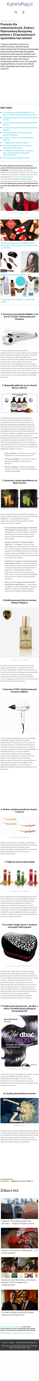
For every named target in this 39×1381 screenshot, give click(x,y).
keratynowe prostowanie (21, 177)
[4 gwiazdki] (6, 1181)
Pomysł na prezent (26, 1333)
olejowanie (33, 174)
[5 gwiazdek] (8, 1181)
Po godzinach (16, 1327)
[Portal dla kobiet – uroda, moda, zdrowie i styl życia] (19, 4)
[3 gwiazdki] (4, 1181)
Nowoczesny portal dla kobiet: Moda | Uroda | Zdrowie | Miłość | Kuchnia (20, 1346)
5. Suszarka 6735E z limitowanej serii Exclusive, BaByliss (17, 133)
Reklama (11, 1342)
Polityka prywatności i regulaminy (26, 1342)
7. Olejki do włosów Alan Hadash (15, 142)
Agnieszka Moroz (6, 20)
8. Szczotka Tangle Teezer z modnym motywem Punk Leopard (17, 146)
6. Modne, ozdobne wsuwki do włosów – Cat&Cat (18, 138)
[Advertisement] (19, 86)
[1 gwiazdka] (1, 1181)
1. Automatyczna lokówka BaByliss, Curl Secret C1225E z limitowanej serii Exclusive (19, 113)
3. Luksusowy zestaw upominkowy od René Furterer (19, 123)
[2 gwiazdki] (3, 1181)
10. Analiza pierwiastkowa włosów (16, 158)
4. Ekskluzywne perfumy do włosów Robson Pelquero (20, 128)
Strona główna (5, 1327)
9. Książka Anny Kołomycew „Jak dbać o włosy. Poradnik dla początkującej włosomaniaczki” (18, 152)
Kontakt (4, 1342)
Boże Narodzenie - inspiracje (9, 1333)
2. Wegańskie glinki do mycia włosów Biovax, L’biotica (20, 118)
